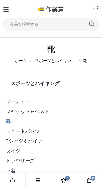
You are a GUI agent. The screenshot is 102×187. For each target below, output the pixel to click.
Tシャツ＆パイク (24, 141)
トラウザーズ (20, 161)
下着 (11, 171)
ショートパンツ (23, 131)
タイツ (13, 151)
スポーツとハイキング (55, 60)
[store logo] (51, 9)
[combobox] (51, 24)
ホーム (21, 60)
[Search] (92, 24)
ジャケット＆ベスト (28, 111)
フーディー (18, 101)
